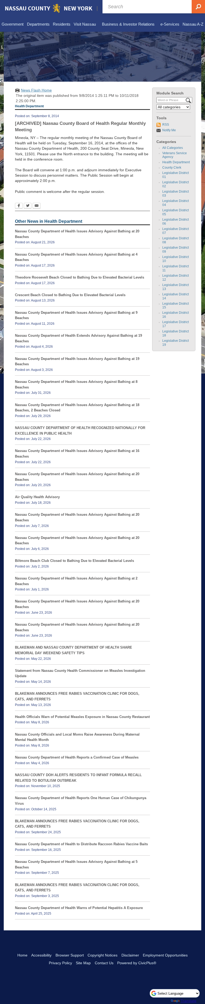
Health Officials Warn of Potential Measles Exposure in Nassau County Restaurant (82, 717)
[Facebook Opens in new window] (19, 206)
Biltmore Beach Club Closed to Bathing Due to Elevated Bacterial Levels (74, 561)
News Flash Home (36, 90)
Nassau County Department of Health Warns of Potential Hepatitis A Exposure (79, 908)
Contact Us (104, 963)
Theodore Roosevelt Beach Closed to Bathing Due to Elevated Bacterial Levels (79, 277)
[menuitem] (12, 24)
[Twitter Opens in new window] (27, 206)
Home (22, 955)
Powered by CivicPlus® (136, 963)
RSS (165, 124)
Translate (188, 1001)
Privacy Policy (60, 963)
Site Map (83, 963)
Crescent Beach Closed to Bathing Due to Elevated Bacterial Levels (70, 295)
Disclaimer (130, 955)
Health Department (176, 162)
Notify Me (169, 130)
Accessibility (41, 955)
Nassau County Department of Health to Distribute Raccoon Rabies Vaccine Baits (81, 844)
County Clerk (171, 167)
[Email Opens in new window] (37, 206)
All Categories (172, 147)
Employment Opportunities (165, 955)
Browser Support (70, 955)
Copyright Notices (102, 955)
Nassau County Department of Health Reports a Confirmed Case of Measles (77, 757)
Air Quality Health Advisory (37, 497)
